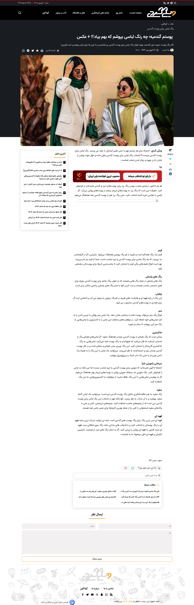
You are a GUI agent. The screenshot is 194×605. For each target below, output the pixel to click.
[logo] (163, 12)
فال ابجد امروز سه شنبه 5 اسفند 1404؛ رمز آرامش (45, 217)
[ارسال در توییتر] (33, 51)
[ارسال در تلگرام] (28, 51)
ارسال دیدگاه (97, 559)
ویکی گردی (127, 601)
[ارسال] (37, 51)
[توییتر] (170, 159)
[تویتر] (168, 4)
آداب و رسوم (61, 13)
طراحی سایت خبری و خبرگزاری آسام (54, 602)
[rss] (165, 4)
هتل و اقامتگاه (78, 13)
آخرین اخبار (60, 154)
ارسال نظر (97, 514)
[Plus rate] (133, 468)
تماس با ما (109, 589)
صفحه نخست (135, 13)
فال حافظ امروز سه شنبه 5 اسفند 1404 (48, 206)
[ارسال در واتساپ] (23, 51)
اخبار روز (119, 13)
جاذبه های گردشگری (101, 13)
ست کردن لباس (151, 475)
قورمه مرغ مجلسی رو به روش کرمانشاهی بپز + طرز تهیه (43, 201)
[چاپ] (42, 50)
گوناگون (45, 13)
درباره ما (96, 589)
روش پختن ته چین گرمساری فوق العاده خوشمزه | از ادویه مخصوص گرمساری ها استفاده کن (42, 194)
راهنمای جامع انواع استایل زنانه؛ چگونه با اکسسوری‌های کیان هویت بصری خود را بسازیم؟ (43, 177)
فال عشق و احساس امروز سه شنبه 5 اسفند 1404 (45, 212)
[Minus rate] (126, 468)
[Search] (20, 13)
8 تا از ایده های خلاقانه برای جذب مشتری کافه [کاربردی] (42, 170)
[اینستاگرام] (175, 4)
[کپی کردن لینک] (170, 174)
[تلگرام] (171, 4)
